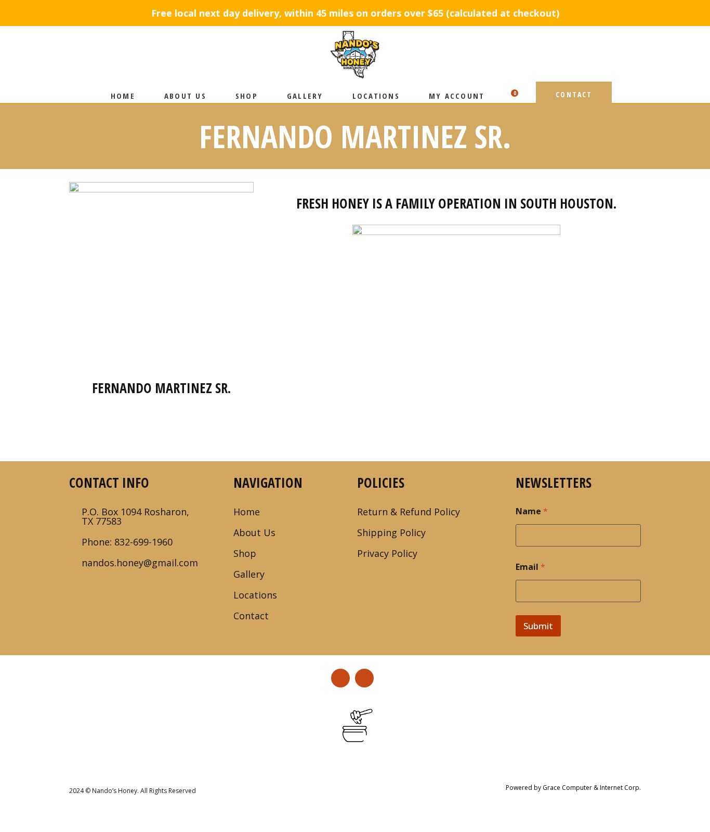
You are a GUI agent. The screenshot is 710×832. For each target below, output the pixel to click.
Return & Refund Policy (408, 511)
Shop (244, 553)
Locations (255, 595)
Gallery (249, 574)
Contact (251, 615)
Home (246, 511)
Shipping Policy (391, 532)
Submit (538, 626)
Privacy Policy (387, 553)
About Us (254, 532)
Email (530, 567)
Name (532, 511)
